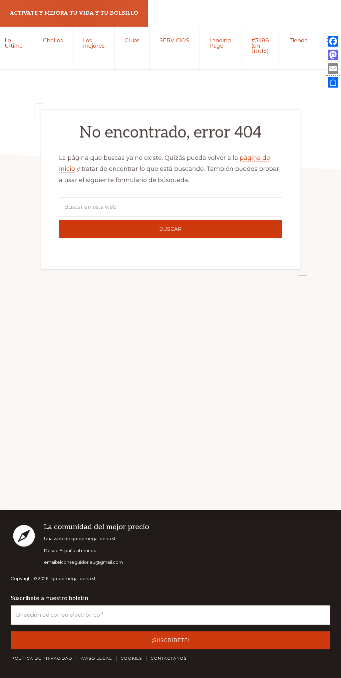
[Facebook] (333, 41)
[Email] (333, 69)
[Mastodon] (333, 55)
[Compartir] (333, 82)
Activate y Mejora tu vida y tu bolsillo (74, 13)
